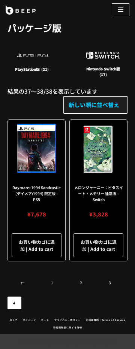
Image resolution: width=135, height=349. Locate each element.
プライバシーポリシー (67, 320)
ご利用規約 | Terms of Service (105, 320)
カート (45, 320)
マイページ (29, 320)
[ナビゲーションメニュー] (120, 9)
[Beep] (21, 10)
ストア (14, 320)
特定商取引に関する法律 (67, 327)
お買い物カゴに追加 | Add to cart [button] (37, 245)
